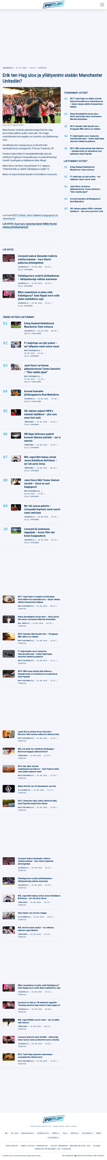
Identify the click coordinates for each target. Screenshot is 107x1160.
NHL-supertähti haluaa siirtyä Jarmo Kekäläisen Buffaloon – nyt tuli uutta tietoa (40, 460)
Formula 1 (56, 1133)
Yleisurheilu (53, 1138)
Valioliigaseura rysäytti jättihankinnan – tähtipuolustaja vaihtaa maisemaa (38, 277)
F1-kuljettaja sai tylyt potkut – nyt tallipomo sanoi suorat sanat (41, 344)
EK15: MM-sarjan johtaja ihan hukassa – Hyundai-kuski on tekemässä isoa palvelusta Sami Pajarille (37, 674)
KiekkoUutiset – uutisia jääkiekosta (52, 1146)
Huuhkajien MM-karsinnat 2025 (47, 1149)
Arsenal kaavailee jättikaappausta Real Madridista (41, 393)
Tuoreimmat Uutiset (76, 92)
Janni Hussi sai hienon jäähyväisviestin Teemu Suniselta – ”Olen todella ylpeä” (42, 369)
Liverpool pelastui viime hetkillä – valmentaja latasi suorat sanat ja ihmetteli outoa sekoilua (38, 1038)
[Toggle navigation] (102, 4)
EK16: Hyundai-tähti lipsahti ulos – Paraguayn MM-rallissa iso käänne (38, 635)
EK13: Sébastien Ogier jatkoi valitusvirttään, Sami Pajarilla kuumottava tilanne (37, 802)
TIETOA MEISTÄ (67, 1156)
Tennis (98, 1133)
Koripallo (75, 1133)
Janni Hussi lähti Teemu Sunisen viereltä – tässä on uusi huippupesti (41, 483)
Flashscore (66, 1149)
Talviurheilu (87, 1133)
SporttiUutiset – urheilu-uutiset (20, 1146)
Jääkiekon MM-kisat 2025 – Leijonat (84, 1146)
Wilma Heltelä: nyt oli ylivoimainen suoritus (37, 786)
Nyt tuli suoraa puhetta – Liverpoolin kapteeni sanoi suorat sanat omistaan (42, 509)
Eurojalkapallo (27, 1133)
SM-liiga (14, 1133)
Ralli (65, 1133)
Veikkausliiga (43, 1133)
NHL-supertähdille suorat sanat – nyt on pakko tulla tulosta (39, 1021)
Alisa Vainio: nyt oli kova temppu (32, 913)
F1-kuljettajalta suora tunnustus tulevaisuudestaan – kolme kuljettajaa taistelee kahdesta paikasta (35, 654)
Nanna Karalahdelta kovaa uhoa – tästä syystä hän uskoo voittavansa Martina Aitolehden (38, 618)
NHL (6, 1133)
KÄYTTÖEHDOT (99, 1156)
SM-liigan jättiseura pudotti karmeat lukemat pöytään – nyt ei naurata (42, 437)
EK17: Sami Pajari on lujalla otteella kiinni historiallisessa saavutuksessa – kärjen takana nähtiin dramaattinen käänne (39, 599)
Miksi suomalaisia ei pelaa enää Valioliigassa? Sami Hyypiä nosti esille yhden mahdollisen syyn (39, 296)
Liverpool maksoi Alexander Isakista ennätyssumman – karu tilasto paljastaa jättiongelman (37, 259)
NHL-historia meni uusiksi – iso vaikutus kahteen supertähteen (36, 929)
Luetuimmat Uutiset (76, 161)
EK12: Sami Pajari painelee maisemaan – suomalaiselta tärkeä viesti (36, 1055)
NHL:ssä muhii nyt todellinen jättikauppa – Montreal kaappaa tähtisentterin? (36, 750)
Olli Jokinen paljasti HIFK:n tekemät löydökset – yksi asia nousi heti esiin (40, 414)
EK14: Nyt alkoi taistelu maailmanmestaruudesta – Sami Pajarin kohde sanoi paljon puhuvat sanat (38, 769)
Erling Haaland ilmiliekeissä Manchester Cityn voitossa (39, 325)
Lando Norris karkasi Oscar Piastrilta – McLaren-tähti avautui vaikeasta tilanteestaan (38, 733)
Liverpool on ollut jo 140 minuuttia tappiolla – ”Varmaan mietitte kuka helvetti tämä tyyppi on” (39, 1003)
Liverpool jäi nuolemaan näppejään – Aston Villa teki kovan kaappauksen (39, 532)
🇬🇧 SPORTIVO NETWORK (83, 1156)
